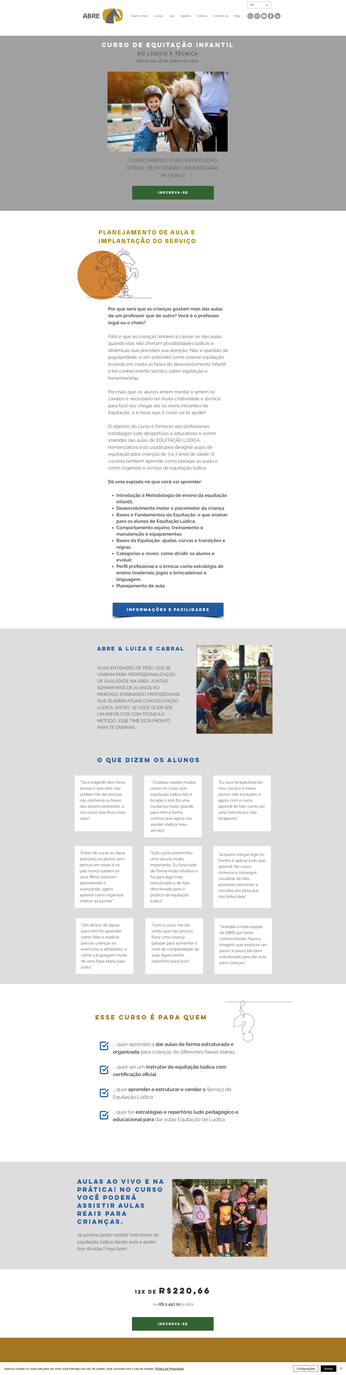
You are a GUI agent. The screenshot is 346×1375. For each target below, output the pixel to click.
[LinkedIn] (278, 16)
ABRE (91, 16)
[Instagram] (257, 16)
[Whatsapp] (250, 16)
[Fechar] (341, 1368)
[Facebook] (271, 16)
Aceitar (328, 1369)
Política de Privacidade (169, 1369)
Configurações (306, 1369)
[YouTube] (264, 16)
